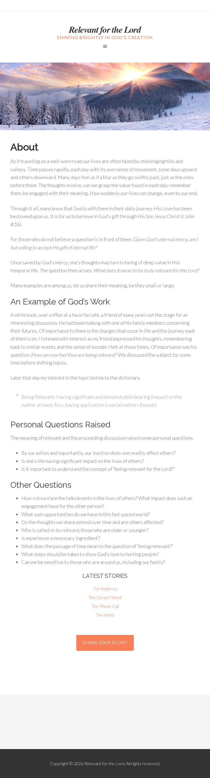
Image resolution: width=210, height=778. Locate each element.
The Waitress (105, 588)
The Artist (105, 614)
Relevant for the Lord (105, 29)
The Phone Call (105, 606)
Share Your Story (105, 642)
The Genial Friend (105, 597)
